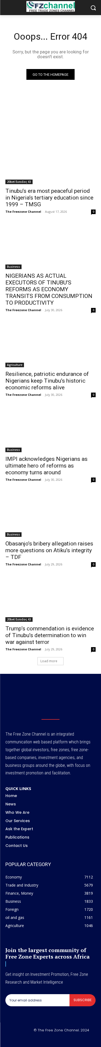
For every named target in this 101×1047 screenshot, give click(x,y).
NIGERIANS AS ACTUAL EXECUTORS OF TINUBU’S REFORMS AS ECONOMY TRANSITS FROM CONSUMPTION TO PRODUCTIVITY (48, 289)
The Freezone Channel (23, 212)
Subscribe (83, 1000)
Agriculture (14, 365)
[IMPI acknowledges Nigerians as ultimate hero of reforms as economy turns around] (50, 429)
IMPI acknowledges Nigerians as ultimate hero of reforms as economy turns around (46, 466)
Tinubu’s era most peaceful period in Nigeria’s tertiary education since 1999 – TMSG (49, 198)
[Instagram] (44, 1039)
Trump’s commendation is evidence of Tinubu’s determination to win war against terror (49, 635)
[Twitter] (57, 1039)
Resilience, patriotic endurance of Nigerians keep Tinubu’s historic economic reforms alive (47, 381)
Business (13, 267)
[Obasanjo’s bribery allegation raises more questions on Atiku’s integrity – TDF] (50, 514)
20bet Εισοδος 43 (19, 182)
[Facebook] (31, 1039)
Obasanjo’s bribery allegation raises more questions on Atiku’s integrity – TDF (49, 550)
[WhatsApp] (70, 1039)
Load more (48, 661)
